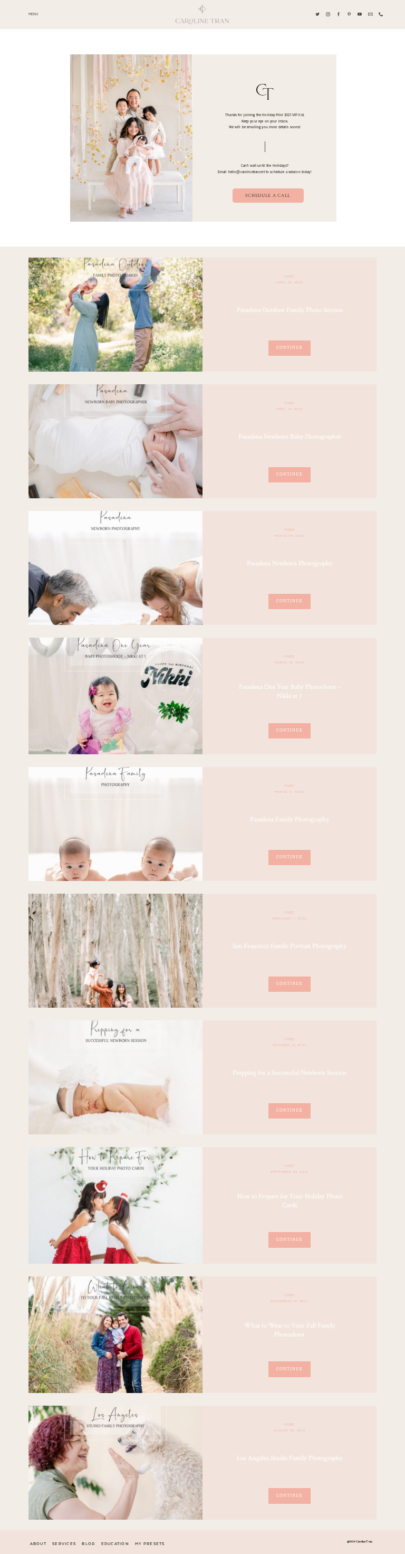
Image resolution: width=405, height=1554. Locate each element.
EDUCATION (115, 1544)
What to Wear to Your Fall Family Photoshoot (289, 1330)
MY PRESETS (150, 1544)
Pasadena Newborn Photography (290, 562)
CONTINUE (289, 347)
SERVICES (64, 1544)
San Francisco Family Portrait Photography (289, 945)
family (289, 276)
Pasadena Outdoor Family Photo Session (290, 309)
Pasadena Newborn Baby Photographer (289, 436)
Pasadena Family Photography (289, 818)
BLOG (88, 1544)
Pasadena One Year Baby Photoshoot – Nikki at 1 (290, 691)
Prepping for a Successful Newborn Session (289, 1072)
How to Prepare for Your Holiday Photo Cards (289, 1200)
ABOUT (38, 1544)
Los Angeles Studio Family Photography (290, 1457)
